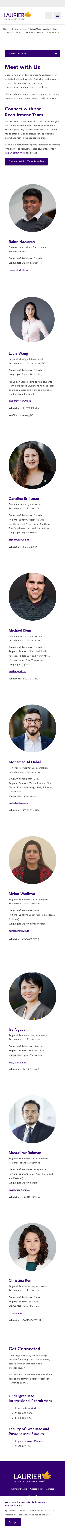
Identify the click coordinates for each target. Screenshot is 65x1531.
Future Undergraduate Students (43, 29)
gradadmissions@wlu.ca (30, 1440)
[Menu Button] (57, 15)
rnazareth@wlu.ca (18, 270)
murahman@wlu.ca (19, 1190)
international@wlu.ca (29, 1408)
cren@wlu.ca (16, 1313)
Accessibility (36, 1488)
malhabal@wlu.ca (18, 803)
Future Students (19, 29)
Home (5, 29)
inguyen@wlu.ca (18, 1062)
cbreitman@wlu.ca (19, 540)
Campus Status (19, 1488)
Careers (50, 1488)
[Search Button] (48, 15)
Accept (13, 1522)
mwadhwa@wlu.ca (19, 931)
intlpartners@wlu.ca (15, 152)
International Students (33, 32)
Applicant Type (13, 32)
